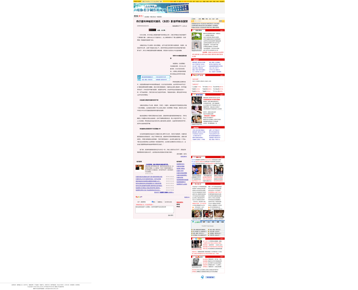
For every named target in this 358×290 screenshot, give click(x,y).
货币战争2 (218, 161)
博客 (214, 1)
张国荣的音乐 (180, 164)
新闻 (200, 19)
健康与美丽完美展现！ (198, 137)
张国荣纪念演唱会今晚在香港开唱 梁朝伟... (148, 188)
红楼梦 (219, 159)
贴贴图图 (205, 261)
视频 (204, 1)
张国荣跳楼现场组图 (182, 179)
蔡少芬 (217, 52)
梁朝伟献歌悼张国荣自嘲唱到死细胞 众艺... (148, 181)
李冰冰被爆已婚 (208, 175)
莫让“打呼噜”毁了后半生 (198, 64)
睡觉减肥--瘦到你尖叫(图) (199, 62)
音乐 (210, 19)
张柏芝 (209, 54)
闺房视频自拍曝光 (196, 115)
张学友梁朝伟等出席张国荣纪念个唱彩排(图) (148, 183)
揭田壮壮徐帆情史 (196, 175)
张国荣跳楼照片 (181, 182)
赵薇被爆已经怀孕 (196, 177)
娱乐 (180, 1)
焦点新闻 (205, 259)
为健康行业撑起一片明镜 (199, 139)
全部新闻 (72, 285)
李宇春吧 (205, 86)
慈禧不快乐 (209, 27)
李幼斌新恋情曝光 (218, 177)
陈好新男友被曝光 (218, 181)
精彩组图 (205, 246)
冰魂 (204, 44)
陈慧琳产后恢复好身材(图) (198, 188)
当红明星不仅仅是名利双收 (214, 263)
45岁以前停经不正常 (214, 134)
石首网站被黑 (194, 25)
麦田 (209, 101)
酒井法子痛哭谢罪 (219, 218)
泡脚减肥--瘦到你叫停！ (215, 137)
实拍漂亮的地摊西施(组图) (214, 196)
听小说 (193, 161)
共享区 (193, 163)
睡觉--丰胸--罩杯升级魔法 (199, 70)
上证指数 (194, 86)
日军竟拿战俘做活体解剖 (198, 196)
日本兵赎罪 (216, 23)
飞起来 (205, 48)
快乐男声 (221, 52)
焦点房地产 (157, 1)
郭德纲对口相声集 (200, 159)
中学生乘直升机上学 (197, 41)
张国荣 (198, 81)
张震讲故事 (215, 159)
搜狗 (161, 1)
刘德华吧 (205, 89)
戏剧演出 (194, 251)
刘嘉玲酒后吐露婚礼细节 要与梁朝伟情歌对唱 (149, 176)
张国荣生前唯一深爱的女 (214, 33)
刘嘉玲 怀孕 (180, 171)
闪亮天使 (205, 39)
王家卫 (194, 81)
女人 (201, 1)
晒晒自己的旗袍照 (201, 271)
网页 (203, 19)
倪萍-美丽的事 (215, 103)
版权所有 (61, 286)
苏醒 (213, 54)
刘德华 (210, 52)
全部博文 (77, 285)
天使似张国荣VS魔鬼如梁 (214, 41)
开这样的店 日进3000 (198, 134)
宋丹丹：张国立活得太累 (209, 112)
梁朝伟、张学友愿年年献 (212, 44)
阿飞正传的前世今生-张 (212, 50)
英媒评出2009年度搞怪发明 (215, 261)
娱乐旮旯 (205, 263)
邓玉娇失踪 (204, 23)
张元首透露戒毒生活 (215, 207)
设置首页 (14, 285)
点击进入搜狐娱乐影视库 (214, 203)
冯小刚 (213, 52)
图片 (213, 19)
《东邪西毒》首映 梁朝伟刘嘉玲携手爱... (157, 164)
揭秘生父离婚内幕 (218, 175)
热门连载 (194, 253)
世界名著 (207, 161)
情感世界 (205, 264)
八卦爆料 (205, 243)
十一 (204, 35)
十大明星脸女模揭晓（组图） (215, 241)
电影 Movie (153, 16)
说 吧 (201, 75)
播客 (207, 1)
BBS (217, 1)
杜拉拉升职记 (208, 159)
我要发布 (187, 197)
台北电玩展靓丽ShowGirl (198, 205)
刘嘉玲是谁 (180, 177)
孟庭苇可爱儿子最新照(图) (214, 201)
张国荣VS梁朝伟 (210, 35)
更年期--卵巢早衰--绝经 (215, 64)
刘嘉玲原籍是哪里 (182, 173)
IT (188, 1)
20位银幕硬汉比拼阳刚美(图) (215, 248)
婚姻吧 (204, 91)
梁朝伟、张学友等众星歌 (213, 48)
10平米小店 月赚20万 (214, 70)
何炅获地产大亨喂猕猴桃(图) (199, 186)
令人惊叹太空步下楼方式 (216, 209)
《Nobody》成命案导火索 (198, 201)
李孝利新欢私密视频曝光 (214, 199)
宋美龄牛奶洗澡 (195, 27)
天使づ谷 (205, 37)
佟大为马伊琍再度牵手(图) (214, 188)
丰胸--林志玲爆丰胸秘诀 (198, 130)
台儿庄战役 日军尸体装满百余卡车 (211, 105)
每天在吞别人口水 (196, 267)
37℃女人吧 (216, 91)
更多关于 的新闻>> (164, 192)
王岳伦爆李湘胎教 (198, 209)
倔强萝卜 (205, 101)
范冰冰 (206, 54)
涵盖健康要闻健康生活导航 (216, 66)
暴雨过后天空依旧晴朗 (212, 271)
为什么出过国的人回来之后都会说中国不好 (207, 269)
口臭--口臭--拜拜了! (214, 68)
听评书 (193, 159)
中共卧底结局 (203, 27)
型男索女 (205, 266)
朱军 (193, 54)
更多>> (222, 30)
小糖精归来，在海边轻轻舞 (214, 266)
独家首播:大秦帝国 (208, 97)
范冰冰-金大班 (216, 97)
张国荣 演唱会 (181, 168)
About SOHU (60, 285)
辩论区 (178, 206)
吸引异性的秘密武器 (214, 132)
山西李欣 (205, 41)
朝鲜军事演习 (210, 23)
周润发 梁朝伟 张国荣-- (213, 37)
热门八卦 (205, 241)
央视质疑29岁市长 (196, 23)
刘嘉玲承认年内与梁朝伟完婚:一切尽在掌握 (148, 179)
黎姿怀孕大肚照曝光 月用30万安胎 (212, 119)
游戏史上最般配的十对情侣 (215, 205)
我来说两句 (175, 26)
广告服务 (36, 285)
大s (200, 54)
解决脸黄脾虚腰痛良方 (214, 135)
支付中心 (25, 285)
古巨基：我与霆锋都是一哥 (210, 123)
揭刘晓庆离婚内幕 (207, 177)
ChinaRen (147, 1)
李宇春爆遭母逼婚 (196, 179)
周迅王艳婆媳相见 (207, 179)
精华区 (178, 204)
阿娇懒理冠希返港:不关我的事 (210, 121)
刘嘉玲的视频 (180, 166)
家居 (197, 1)
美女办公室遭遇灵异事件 (198, 199)
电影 (198, 54)
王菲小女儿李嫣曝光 (208, 218)
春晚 (218, 54)
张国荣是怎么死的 (182, 184)
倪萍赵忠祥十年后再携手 (214, 190)
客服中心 (42, 285)
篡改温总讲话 (201, 25)
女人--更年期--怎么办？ (198, 71)
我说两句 (222, 1)
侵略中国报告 (215, 27)
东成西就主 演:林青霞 (212, 46)
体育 (175, 1)
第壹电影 (205, 245)
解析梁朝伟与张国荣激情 (214, 39)
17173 (152, 1)
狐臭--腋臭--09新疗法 (214, 139)
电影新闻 (159, 16)
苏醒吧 (194, 89)
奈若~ (204, 50)
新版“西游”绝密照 (197, 218)
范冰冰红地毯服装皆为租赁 (199, 192)
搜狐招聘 (31, 285)
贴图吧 (194, 91)
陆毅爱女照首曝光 (218, 179)
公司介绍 (67, 285)
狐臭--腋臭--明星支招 (198, 68)
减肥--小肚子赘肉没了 (214, 130)
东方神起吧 (216, 89)
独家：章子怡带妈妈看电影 (215, 186)
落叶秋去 (205, 33)
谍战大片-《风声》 (196, 105)
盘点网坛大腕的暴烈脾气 (198, 198)
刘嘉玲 (206, 81)
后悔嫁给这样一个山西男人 (214, 264)
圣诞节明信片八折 (196, 181)
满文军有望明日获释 (208, 114)
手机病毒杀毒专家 (200, 163)
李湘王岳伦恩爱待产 (208, 117)
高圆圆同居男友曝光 (197, 50)
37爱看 (205, 46)
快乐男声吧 (216, 86)
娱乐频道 (147, 16)
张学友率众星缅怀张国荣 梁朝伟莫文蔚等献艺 (149, 185)
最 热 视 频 (199, 94)
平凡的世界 (212, 161)
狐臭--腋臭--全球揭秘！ (215, 62)
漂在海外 (194, 269)
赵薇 (196, 54)
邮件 (211, 1)
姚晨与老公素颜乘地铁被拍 (199, 194)
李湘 (220, 54)
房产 (194, 1)
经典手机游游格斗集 (210, 163)
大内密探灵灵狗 (207, 103)
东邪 (210, 81)
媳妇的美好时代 (214, 101)
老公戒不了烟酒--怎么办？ (199, 66)
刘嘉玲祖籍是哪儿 (182, 175)
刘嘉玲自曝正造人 (207, 181)
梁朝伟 (202, 81)
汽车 (191, 1)
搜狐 (143, 1)
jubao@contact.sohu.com (51, 288)
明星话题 (205, 248)
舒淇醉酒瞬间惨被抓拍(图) (214, 194)
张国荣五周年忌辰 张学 (214, 43)
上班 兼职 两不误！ (197, 135)
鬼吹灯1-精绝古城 (200, 161)
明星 (195, 56)
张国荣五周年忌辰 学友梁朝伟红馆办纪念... (148, 190)
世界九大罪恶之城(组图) (214, 198)
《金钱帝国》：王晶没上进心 (215, 245)
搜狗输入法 (20, 285)
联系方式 (47, 285)
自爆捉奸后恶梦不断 (197, 124)
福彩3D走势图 (218, 163)
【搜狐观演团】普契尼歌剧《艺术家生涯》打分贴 (209, 251)
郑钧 (215, 54)
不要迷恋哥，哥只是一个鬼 (214, 259)
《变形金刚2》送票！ (199, 207)
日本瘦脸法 (215, 25)
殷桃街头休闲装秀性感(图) (198, 190)
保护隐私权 (53, 285)
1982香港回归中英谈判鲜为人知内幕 (212, 109)
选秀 (203, 54)
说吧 (217, 19)
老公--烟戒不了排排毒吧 (215, 71)
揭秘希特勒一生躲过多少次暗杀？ (211, 107)
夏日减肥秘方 (208, 25)
